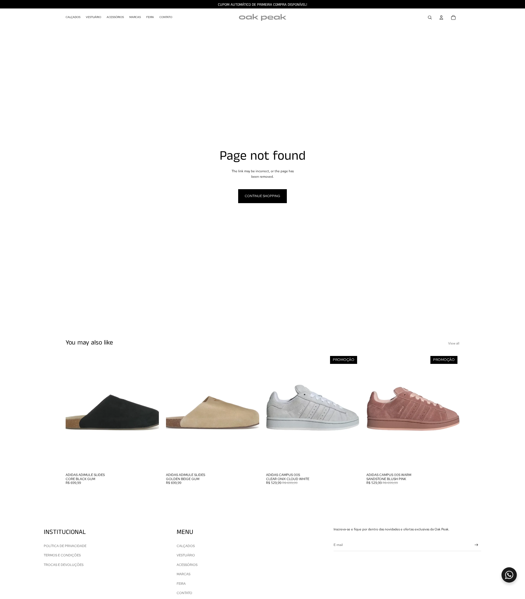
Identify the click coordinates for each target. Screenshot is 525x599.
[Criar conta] (476, 545)
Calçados (186, 546)
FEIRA (181, 584)
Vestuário (186, 555)
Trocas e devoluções (63, 565)
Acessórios (187, 565)
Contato (184, 593)
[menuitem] (73, 17)
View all (453, 343)
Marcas (183, 574)
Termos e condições (62, 555)
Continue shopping (262, 196)
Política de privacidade (65, 546)
